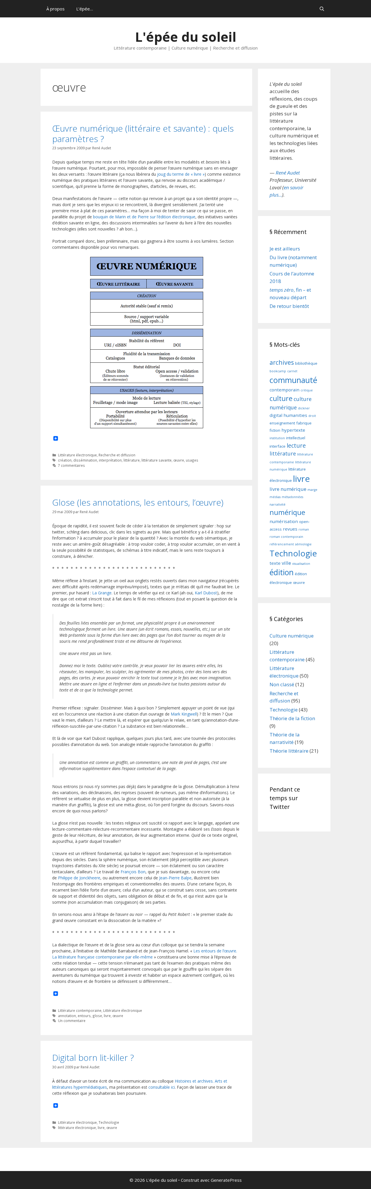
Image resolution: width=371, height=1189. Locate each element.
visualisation (301, 564)
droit (312, 416)
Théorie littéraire (289, 750)
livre (107, 1015)
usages (192, 460)
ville (286, 563)
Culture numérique (292, 635)
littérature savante (156, 460)
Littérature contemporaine (79, 1010)
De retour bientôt (289, 306)
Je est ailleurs (285, 248)
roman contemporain (286, 537)
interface (277, 446)
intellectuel (295, 437)
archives (282, 362)
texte (275, 563)
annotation (67, 1015)
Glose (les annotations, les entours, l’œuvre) (137, 502)
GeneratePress (226, 1180)
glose (97, 1015)
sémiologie (303, 544)
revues (290, 529)
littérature (131, 460)
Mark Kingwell (184, 714)
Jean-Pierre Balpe (175, 878)
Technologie (109, 1122)
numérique (287, 512)
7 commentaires (71, 465)
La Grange (102, 593)
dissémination (85, 460)
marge (312, 490)
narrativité (277, 504)
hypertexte (293, 430)
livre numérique (288, 489)
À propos (55, 9)
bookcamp (278, 371)
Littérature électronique (77, 455)
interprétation (110, 460)
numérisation (284, 521)
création (65, 460)
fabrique (304, 423)
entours (84, 1015)
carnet (292, 371)
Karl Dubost (206, 593)
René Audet (288, 172)
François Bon (133, 871)
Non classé (282, 684)
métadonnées (292, 497)
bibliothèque (306, 363)
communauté (293, 380)
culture (281, 398)
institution (277, 438)
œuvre (178, 460)
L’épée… (84, 9)
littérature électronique (77, 1127)
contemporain (284, 390)
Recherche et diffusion (117, 455)
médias (275, 497)
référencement (282, 544)
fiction (275, 430)
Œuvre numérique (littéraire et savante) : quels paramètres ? (143, 133)
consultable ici (161, 1087)
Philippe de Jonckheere (79, 878)
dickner (304, 408)
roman (304, 529)
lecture (296, 445)
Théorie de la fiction (292, 718)
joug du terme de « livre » (181, 174)
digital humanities (288, 415)
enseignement (282, 423)
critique (307, 390)
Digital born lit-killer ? (93, 1057)
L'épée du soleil (185, 37)
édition (282, 572)
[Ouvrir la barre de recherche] (321, 8)
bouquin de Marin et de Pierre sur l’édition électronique (143, 216)
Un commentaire (72, 1020)
